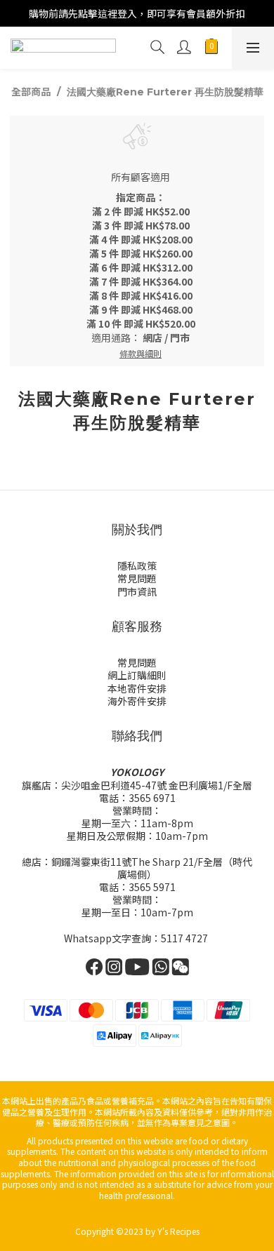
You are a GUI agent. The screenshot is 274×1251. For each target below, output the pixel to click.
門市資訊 (137, 591)
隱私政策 (137, 565)
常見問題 (137, 578)
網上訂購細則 (137, 675)
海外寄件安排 (137, 701)
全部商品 (31, 91)
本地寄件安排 (137, 688)
